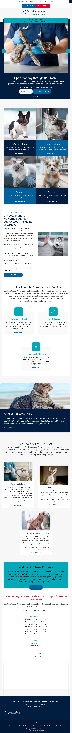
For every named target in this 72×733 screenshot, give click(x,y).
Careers (51, 701)
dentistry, (30, 244)
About (19, 701)
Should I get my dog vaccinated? (36, 533)
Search (60, 725)
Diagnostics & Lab (18, 319)
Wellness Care (20, 144)
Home (13, 701)
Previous (4, 51)
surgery (22, 244)
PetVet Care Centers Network (37, 730)
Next (68, 51)
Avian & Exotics (53, 319)
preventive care (12, 244)
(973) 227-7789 (49, 1)
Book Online (29, 5)
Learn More (19, 153)
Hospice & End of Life (36, 354)
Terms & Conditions (41, 725)
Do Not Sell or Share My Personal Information (25, 725)
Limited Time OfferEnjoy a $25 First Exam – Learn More (35, 20)
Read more (17, 505)
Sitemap (56, 725)
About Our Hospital (13, 274)
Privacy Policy (11, 725)
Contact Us (36, 587)
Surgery (20, 192)
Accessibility (50, 725)
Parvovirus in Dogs (18, 484)
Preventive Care (52, 144)
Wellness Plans (27, 701)
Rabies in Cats (54, 487)
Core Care (37, 701)
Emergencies (42, 5)
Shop (56, 701)
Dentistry (52, 192)
